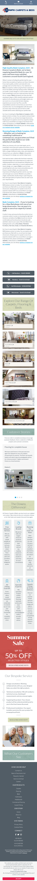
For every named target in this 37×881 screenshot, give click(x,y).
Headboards (18, 799)
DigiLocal (25, 853)
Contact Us (18, 770)
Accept (18, 879)
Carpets (18, 788)
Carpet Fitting (18, 805)
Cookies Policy (18, 827)
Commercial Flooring (18, 802)
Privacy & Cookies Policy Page (18, 871)
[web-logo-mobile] (18, 8)
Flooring (18, 791)
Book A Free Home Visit (18, 773)
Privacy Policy (18, 824)
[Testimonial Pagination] (15, 497)
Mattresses (18, 797)
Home (18, 812)
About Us (18, 815)
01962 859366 (18, 846)
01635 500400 (18, 840)
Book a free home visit (18, 665)
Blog (18, 817)
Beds (18, 794)
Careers (18, 781)
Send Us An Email (18, 779)
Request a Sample (18, 776)
